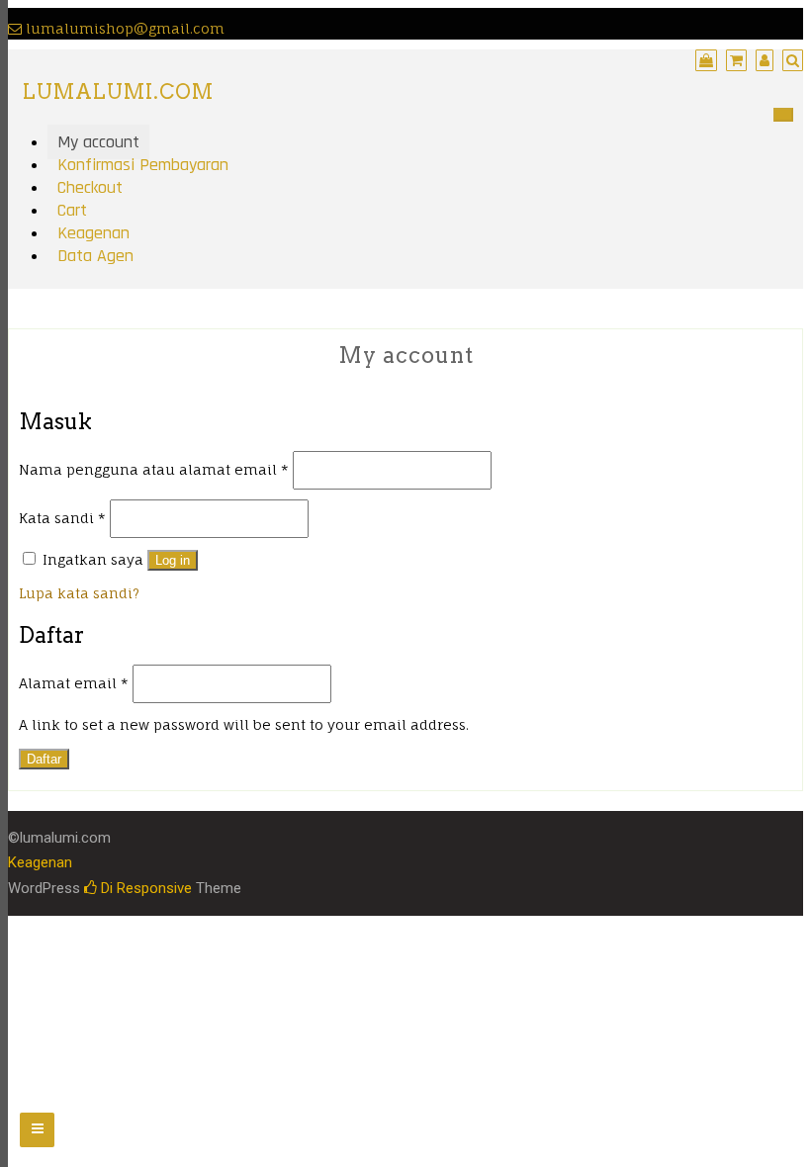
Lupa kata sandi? (79, 592)
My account (98, 142)
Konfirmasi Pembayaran (142, 164)
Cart (72, 210)
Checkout (90, 187)
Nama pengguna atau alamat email (154, 469)
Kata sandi (62, 517)
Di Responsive (144, 888)
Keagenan (93, 233)
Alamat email (74, 682)
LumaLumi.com (118, 92)
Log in (172, 560)
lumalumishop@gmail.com (125, 28)
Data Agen (95, 255)
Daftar (44, 759)
